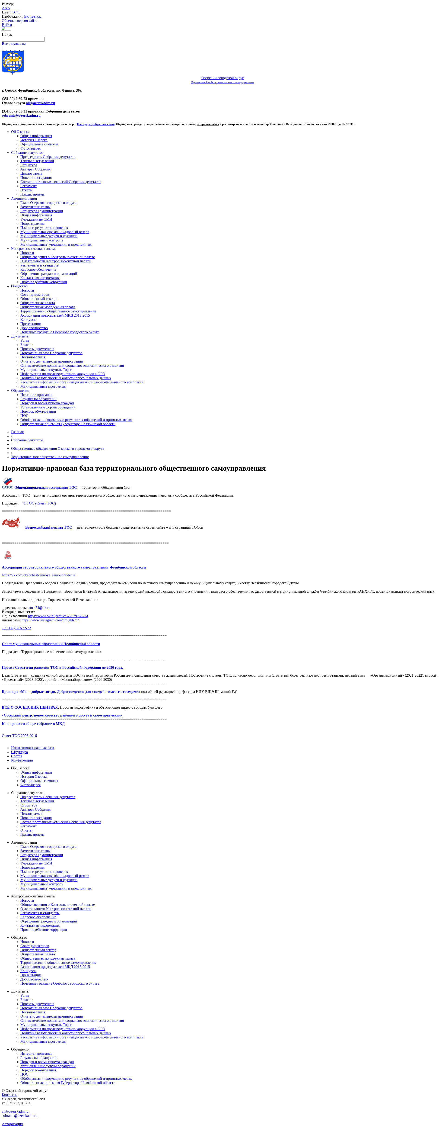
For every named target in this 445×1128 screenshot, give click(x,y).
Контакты (9, 1095)
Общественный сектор (38, 299)
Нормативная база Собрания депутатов (51, 353)
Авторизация (12, 1124)
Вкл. (27, 16)
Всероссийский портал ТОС (48, 527)
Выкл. (36, 16)
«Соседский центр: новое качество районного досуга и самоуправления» (62, 715)
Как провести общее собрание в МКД (33, 724)
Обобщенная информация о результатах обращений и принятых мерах (76, 420)
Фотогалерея (30, 148)
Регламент (28, 186)
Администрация (24, 198)
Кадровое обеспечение (38, 269)
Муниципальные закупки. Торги (46, 370)
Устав (24, 340)
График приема (32, 194)
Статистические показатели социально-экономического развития (72, 365)
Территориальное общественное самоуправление (50, 457)
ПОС (24, 416)
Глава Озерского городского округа (48, 203)
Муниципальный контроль (41, 240)
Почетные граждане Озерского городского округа (59, 332)
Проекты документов (37, 349)
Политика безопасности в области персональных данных (65, 378)
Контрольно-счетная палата (33, 249)
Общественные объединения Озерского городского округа (57, 448)
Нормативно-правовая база (32, 748)
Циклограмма (31, 173)
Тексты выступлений (37, 161)
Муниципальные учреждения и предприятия (56, 244)
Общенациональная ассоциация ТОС (45, 487)
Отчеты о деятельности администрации (51, 361)
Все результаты (14, 43)
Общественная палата (37, 303)
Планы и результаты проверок (44, 228)
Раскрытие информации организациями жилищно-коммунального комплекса (81, 382)
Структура (28, 165)
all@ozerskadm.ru (40, 103)
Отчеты (26, 190)
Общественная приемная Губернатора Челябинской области (67, 424)
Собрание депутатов (27, 152)
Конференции (22, 760)
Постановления (32, 357)
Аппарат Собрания (35, 169)
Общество (19, 286)
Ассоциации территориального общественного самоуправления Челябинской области (74, 567)
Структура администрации (41, 211)
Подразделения (32, 223)
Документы (20, 336)
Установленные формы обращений (48, 407)
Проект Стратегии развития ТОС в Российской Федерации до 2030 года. (62, 667)
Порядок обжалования (38, 411)
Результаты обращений (38, 399)
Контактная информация (40, 278)
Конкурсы (28, 319)
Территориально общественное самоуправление (58, 311)
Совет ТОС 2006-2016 (19, 736)
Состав (16, 756)
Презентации (30, 324)
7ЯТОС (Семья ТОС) (39, 503)
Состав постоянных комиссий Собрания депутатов (60, 182)
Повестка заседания (36, 178)
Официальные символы (39, 144)
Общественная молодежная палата (47, 307)
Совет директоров (34, 294)
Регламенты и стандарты (40, 265)
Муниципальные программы (43, 386)
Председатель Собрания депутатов (47, 157)
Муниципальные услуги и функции (48, 236)
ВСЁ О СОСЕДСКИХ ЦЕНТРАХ (30, 707)
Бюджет (26, 345)
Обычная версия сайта (19, 20)
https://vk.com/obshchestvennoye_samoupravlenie (38, 575)
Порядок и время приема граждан (47, 403)
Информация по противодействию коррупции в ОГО (62, 374)
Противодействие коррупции (43, 282)
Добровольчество (34, 328)
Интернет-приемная (36, 395)
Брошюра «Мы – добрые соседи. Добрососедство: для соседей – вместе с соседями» (71, 692)
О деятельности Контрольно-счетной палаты (55, 261)
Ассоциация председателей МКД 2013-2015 (55, 315)
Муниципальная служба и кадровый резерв (54, 232)
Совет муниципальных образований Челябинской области (51, 644)
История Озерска (34, 140)
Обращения (20, 390)
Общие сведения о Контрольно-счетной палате (57, 257)
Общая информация (36, 136)
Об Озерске (20, 132)
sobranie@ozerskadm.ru (21, 115)
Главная (17, 432)
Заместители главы (35, 207)
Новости (27, 253)
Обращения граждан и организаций (48, 274)
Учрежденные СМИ (36, 219)
